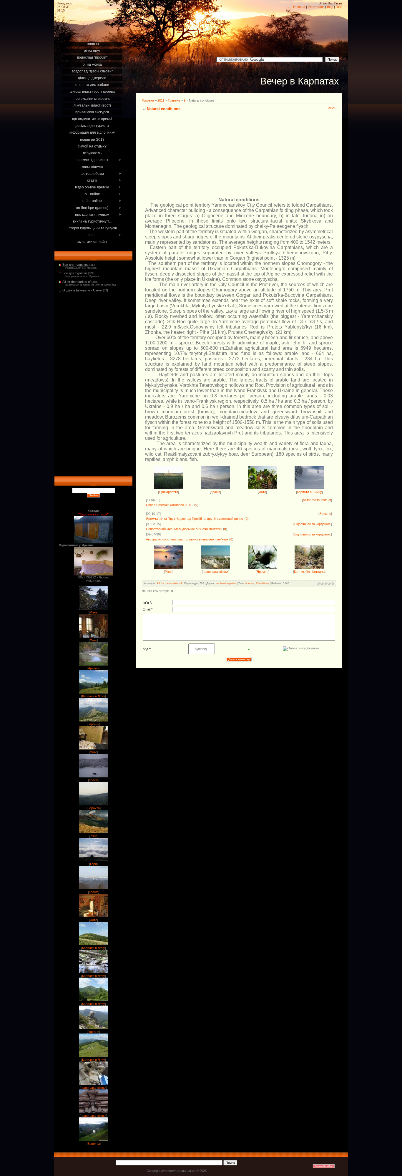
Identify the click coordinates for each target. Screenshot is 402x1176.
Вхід (330, 7)
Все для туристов (75, 264)
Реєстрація (316, 7)
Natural (249, 583)
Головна (299, 7)
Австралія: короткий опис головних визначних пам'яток (187, 539)
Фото (93, 640)
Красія (93, 780)
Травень (174, 100)
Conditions (262, 583)
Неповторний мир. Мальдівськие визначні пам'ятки (184, 529)
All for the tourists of (76, 281)
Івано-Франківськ (93, 1087)
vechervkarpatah (226, 583)
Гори (93, 864)
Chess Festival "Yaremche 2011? (169, 505)
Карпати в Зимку (309, 492)
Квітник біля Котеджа (309, 571)
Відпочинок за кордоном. (312, 524)
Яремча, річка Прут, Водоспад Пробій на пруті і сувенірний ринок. (195, 518)
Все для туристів (74, 273)
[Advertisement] (93, 33)
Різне (93, 612)
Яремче (93, 668)
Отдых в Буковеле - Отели (82, 290)
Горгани (93, 724)
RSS (339, 7)
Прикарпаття (168, 492)
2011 (160, 100)
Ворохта (93, 808)
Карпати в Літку (93, 696)
